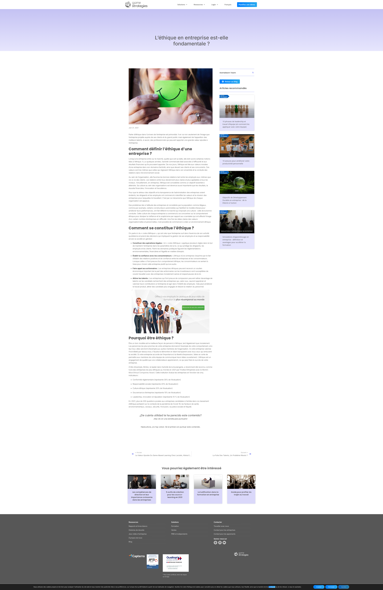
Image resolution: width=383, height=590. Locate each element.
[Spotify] (215, 542)
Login (213, 4)
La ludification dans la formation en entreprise (208, 493)
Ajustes (343, 587)
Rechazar (331, 587)
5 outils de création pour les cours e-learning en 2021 (175, 494)
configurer (271, 587)
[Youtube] (224, 542)
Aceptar (318, 587)
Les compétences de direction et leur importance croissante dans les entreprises (141, 496)
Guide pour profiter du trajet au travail (241, 493)
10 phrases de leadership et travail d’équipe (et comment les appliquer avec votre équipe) (236, 124)
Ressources (198, 4)
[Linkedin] (220, 542)
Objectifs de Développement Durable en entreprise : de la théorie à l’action (234, 200)
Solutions (181, 4)
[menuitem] (228, 4)
